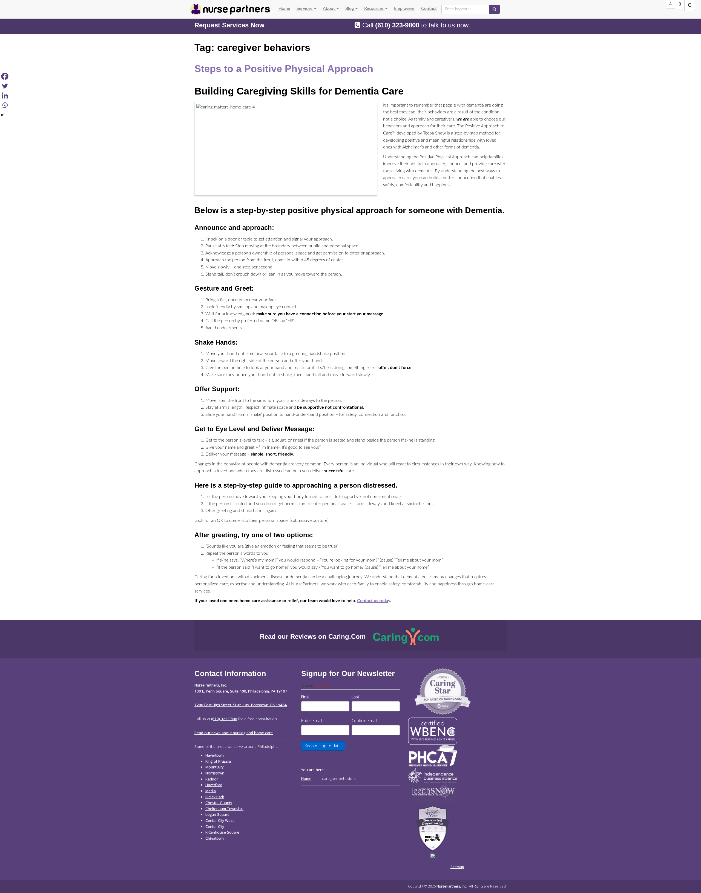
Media (210, 790)
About (329, 8)
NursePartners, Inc (451, 886)
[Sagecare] (432, 855)
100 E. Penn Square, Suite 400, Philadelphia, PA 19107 (240, 691)
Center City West (219, 820)
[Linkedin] (5, 95)
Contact (429, 8)
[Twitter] (5, 86)
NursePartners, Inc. (210, 685)
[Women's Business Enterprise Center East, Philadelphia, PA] (432, 730)
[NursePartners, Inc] (230, 9)
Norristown (214, 773)
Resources (374, 8)
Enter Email (311, 720)
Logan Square (217, 814)
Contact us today (373, 601)
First (305, 696)
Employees (404, 8)
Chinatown (214, 838)
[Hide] (2, 115)
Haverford (213, 784)
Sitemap (457, 866)
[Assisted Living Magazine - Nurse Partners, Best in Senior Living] (442, 691)
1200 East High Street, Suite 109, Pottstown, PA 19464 (240, 704)
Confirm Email (364, 720)
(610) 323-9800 (397, 25)
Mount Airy (214, 767)
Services (305, 8)
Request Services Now (229, 25)
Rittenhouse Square (222, 832)
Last (355, 696)
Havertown (214, 755)
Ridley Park (214, 796)
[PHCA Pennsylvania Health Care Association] (432, 755)
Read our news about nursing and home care (233, 732)
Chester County (218, 802)
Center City (214, 826)
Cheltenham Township (224, 808)
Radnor (211, 779)
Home (284, 8)
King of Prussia (218, 761)
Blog (350, 8)
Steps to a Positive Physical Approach (283, 68)
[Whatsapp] (5, 105)
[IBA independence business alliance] (432, 774)
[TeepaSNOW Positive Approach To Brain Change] (432, 792)
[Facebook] (5, 76)
